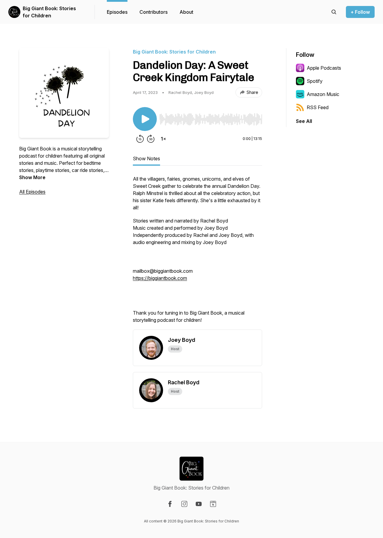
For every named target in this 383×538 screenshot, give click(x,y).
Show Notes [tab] (146, 158)
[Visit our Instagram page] (184, 504)
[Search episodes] (334, 12)
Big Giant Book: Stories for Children (49, 12)
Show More (32, 177)
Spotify (315, 81)
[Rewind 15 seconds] (140, 139)
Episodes (117, 12)
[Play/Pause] (145, 119)
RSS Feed (318, 107)
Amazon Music (323, 94)
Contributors (153, 12)
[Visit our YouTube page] (199, 504)
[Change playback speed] (163, 139)
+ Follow (360, 12)
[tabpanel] (197, 252)
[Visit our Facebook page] (170, 504)
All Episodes (32, 192)
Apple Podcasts (324, 68)
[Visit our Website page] (213, 504)
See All (304, 121)
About (186, 12)
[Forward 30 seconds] (151, 139)
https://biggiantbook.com (160, 278)
